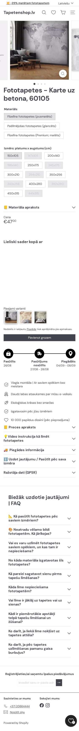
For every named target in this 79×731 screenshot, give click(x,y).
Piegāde (31, 329)
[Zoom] (63, 74)
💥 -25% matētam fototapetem (27, 3)
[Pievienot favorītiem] (70, 256)
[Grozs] (63, 12)
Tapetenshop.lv (19, 12)
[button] (11, 317)
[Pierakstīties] (59, 682)
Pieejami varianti (14, 308)
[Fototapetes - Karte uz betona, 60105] (39, 262)
